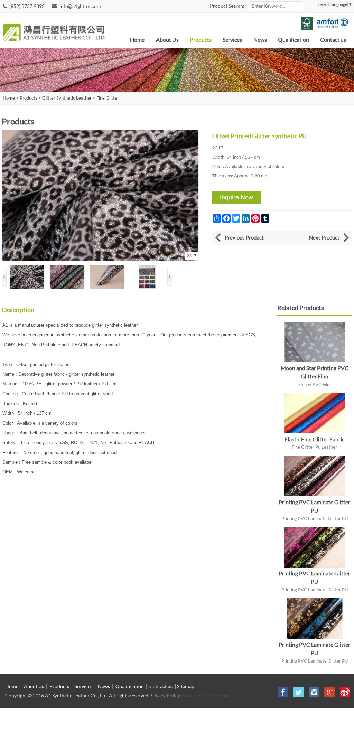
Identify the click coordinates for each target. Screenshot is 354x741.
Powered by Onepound (206, 695)
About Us (167, 39)
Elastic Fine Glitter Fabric (314, 439)
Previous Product (244, 237)
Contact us (333, 39)
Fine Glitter (107, 98)
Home (137, 39)
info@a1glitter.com (80, 6)
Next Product (324, 237)
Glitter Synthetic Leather (67, 98)
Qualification (293, 39)
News (260, 39)
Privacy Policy (164, 695)
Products (201, 39)
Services (232, 39)
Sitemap (185, 686)
